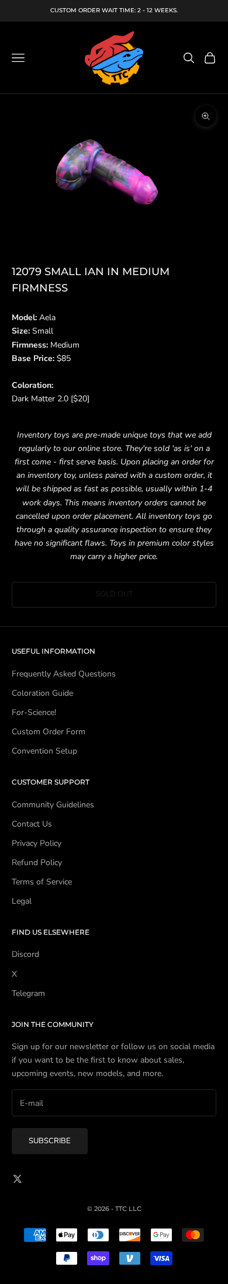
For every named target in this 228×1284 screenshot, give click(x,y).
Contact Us (32, 824)
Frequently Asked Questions (64, 673)
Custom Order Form (48, 731)
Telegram (28, 993)
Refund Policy (37, 862)
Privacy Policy (36, 843)
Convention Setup (44, 750)
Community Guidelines (53, 804)
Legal (22, 901)
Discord (25, 954)
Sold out (114, 594)
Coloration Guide (42, 693)
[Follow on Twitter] (17, 1179)
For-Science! (34, 712)
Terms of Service (42, 881)
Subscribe (50, 1141)
